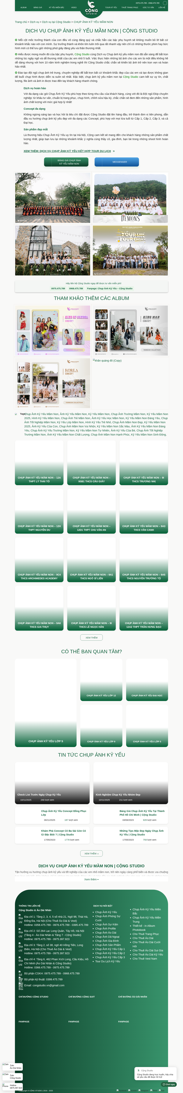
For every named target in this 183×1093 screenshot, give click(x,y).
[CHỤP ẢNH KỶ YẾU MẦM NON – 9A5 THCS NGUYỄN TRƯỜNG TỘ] (144, 559)
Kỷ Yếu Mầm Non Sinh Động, (149, 434)
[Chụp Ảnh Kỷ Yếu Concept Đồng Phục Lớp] (26, 815)
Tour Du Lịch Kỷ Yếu (107, 961)
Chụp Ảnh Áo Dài (105, 932)
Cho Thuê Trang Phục (146, 934)
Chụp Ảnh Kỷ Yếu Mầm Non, (42, 414)
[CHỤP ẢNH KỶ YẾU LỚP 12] (101, 680)
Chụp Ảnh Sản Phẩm (108, 945)
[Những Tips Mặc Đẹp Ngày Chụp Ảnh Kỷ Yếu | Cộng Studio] (105, 835)
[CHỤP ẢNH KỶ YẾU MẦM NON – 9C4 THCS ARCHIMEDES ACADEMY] (39, 559)
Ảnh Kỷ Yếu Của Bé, (124, 430)
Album (24, 7)
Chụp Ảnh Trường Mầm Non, (129, 414)
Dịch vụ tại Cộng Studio (56, 22)
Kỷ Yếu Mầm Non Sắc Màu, (114, 426)
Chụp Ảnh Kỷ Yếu (106, 912)
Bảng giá (38, 7)
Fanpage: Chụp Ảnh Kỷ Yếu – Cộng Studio (109, 288)
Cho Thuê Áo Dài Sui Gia (148, 950)
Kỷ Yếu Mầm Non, (99, 414)
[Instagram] (144, 1090)
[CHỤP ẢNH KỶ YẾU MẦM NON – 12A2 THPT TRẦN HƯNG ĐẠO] (144, 608)
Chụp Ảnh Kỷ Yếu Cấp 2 (110, 953)
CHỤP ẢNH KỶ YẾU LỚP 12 (101, 695)
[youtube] (132, 1090)
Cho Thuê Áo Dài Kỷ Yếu (148, 954)
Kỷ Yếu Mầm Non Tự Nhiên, (93, 430)
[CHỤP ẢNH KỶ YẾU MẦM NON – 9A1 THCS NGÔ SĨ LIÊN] (91, 559)
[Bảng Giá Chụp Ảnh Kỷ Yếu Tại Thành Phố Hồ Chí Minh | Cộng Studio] (105, 815)
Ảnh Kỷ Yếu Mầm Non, (74, 414)
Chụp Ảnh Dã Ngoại (107, 936)
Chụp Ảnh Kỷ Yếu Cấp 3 (110, 957)
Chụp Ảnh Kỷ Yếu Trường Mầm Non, (53, 430)
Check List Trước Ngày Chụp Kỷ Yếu (39, 794)
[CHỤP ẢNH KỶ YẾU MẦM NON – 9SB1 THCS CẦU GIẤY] (91, 462)
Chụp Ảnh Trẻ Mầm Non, (76, 418)
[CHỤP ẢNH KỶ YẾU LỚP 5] (46, 703)
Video (74, 7)
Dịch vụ (34, 22)
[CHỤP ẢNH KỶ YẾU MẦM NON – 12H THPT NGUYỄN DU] (39, 511)
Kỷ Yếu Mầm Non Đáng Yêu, (143, 418)
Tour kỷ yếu (111, 7)
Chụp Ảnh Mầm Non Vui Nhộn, (78, 426)
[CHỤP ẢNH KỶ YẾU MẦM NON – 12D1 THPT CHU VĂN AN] (91, 511)
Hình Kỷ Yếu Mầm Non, (46, 418)
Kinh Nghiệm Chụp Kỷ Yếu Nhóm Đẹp (118, 794)
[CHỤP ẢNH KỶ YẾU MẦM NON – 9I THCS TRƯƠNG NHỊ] (144, 462)
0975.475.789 (58, 288)
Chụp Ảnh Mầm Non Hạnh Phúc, (111, 434)
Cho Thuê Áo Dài (143, 938)
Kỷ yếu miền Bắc (56, 7)
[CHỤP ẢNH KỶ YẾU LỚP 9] (101, 726)
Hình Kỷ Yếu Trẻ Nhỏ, (98, 422)
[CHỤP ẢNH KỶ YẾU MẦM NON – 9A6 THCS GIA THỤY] (39, 608)
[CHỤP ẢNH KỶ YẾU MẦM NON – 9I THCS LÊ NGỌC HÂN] (91, 608)
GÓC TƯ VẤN (148, 7)
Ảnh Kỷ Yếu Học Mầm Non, (109, 418)
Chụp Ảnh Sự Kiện (106, 924)
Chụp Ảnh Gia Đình (107, 940)
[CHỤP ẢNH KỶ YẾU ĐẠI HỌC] (147, 680)
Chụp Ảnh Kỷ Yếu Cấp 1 (110, 949)
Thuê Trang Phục (130, 7)
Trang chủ (21, 22)
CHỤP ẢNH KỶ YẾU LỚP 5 (46, 741)
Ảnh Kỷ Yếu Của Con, (45, 426)
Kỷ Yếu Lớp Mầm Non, (71, 422)
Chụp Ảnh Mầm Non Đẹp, (128, 422)
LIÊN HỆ (161, 7)
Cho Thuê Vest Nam (145, 958)
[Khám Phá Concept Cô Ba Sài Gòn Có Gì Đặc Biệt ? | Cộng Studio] (26, 835)
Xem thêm (91, 853)
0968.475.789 (76, 288)
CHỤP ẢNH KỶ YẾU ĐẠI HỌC (147, 695)
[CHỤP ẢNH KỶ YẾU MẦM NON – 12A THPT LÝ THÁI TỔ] (39, 462)
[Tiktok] (153, 1090)
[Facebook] (121, 1090)
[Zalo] (161, 1090)
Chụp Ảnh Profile (105, 928)
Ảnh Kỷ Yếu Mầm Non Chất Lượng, (69, 434)
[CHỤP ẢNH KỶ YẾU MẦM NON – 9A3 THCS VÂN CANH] (144, 511)
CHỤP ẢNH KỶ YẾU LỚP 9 (101, 741)
